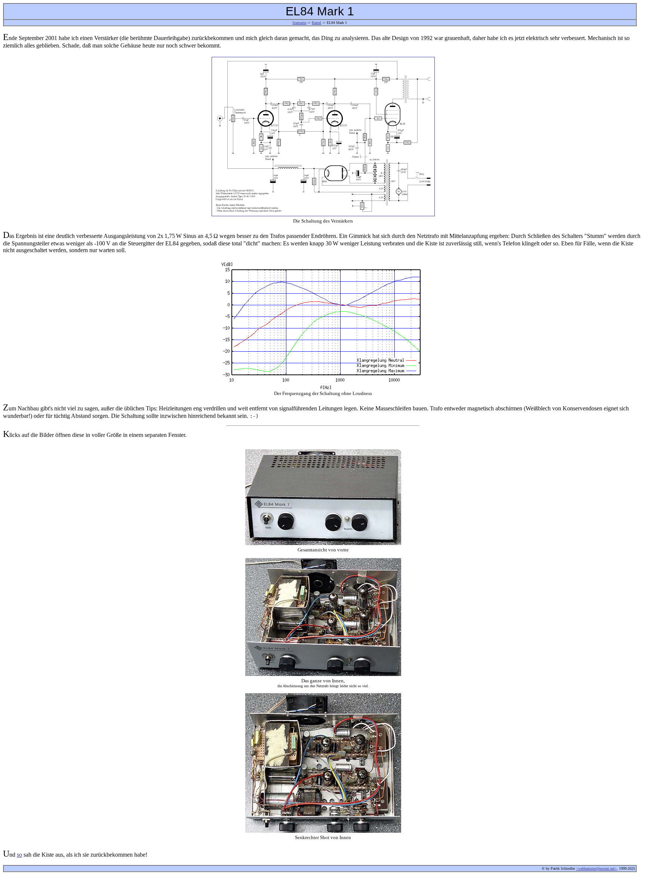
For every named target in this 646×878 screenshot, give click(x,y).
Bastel (316, 23)
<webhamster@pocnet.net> (596, 868)
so (19, 854)
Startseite (299, 23)
